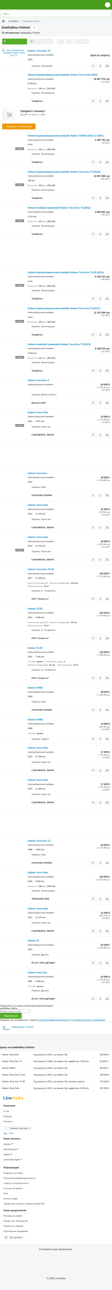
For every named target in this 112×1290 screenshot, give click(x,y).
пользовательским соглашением (88, 1020)
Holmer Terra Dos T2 (39, 51)
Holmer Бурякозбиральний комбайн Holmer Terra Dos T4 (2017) (64, 308)
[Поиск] (108, 14)
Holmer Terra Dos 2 (38, 380)
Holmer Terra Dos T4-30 (13, 1074)
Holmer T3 (33, 940)
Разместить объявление (19, 126)
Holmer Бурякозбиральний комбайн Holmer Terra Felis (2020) (63, 75)
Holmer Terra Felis (38, 412)
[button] (107, 5)
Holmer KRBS (35, 688)
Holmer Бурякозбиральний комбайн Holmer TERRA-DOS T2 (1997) (66, 135)
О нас (6, 1111)
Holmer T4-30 (35, 608)
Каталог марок (11, 1198)
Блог (6, 1193)
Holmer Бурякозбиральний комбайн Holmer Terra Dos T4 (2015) (64, 172)
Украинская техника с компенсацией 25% (24, 1203)
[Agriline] (3, 21)
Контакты (8, 1121)
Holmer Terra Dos (37, 473)
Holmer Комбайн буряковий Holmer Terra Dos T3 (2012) (59, 208)
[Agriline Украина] (19, 5)
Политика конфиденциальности (19, 1178)
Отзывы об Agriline (13, 1188)
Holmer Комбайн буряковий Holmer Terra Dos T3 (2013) (59, 344)
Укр (5, 1133)
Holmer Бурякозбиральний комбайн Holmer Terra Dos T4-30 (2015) (66, 272)
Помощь (8, 1116)
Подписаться (11, 1016)
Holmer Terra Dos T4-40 (41, 569)
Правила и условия (13, 1173)
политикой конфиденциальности (53, 1020)
